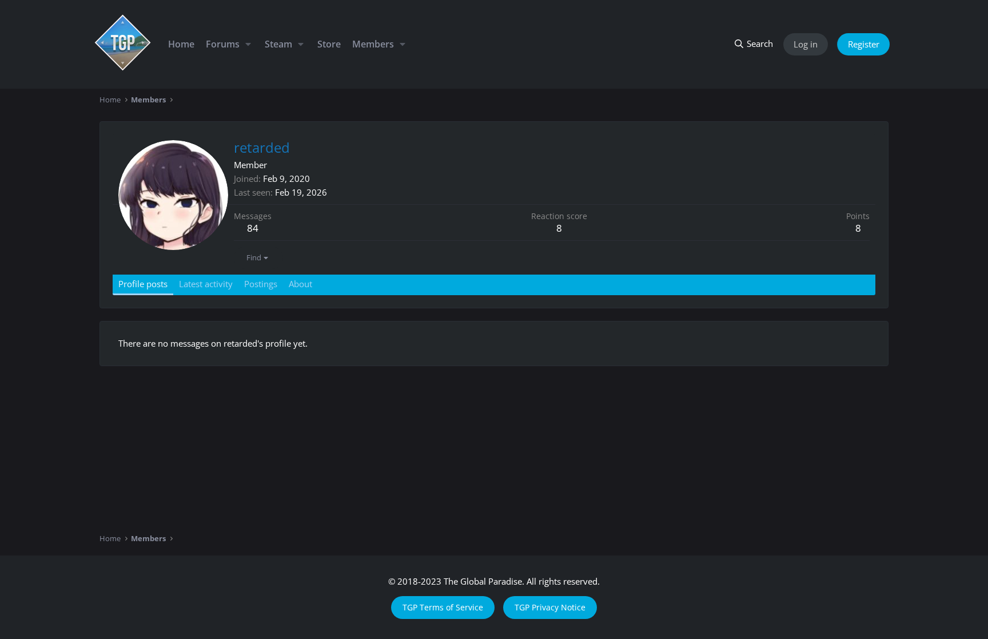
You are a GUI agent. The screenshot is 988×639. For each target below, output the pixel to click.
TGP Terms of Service (443, 607)
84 (252, 228)
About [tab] (300, 283)
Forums (223, 44)
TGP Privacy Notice (550, 607)
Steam (278, 44)
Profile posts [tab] (143, 283)
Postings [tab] (260, 283)
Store (329, 44)
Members (373, 44)
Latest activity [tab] (206, 283)
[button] (247, 44)
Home (181, 44)
